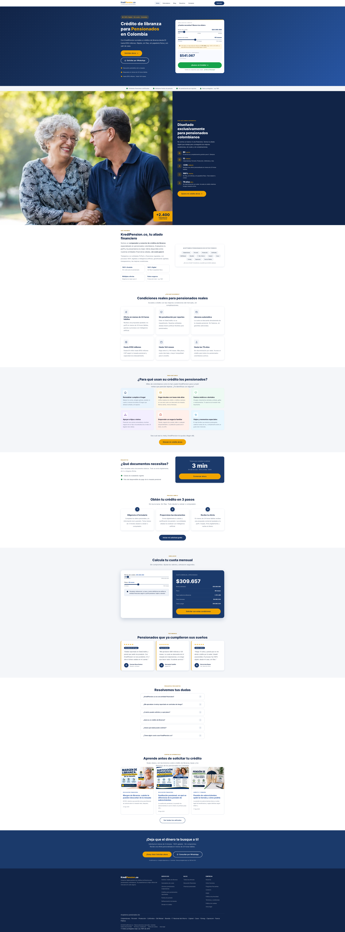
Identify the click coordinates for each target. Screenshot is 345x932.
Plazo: (129, 582)
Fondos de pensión (166, 898)
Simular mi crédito (166, 904)
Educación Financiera (130, 792)
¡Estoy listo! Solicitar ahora (157, 854)
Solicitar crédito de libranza (169, 879)
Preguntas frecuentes (212, 886)
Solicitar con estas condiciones (198, 611)
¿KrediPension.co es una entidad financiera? (158, 696)
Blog (174, 3)
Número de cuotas (200, 37)
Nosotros (182, 3)
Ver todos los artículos (172, 820)
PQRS (207, 893)
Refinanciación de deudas (169, 901)
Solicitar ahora (130, 53)
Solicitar (219, 3)
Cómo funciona (210, 883)
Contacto (191, 3)
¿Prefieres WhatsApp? (209, 69)
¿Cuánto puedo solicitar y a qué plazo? (156, 712)
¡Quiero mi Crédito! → (199, 65)
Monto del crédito (200, 30)
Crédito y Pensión (199, 792)
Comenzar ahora (199, 476)
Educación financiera (190, 883)
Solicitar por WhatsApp (136, 60)
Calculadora (166, 3)
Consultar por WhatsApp (189, 854)
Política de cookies (211, 903)
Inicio (157, 3)
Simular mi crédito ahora (172, 442)
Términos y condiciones (212, 900)
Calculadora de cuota (167, 883)
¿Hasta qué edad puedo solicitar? (154, 728)
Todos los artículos (189, 879)
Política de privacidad (212, 896)
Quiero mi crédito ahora (190, 194)
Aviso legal (209, 906)
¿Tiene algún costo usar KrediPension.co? (157, 735)
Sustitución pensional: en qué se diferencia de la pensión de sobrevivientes (172, 797)
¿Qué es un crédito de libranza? (154, 720)
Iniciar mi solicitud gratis (172, 538)
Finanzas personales (190, 886)
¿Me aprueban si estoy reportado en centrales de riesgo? (163, 704)
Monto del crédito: (134, 575)
